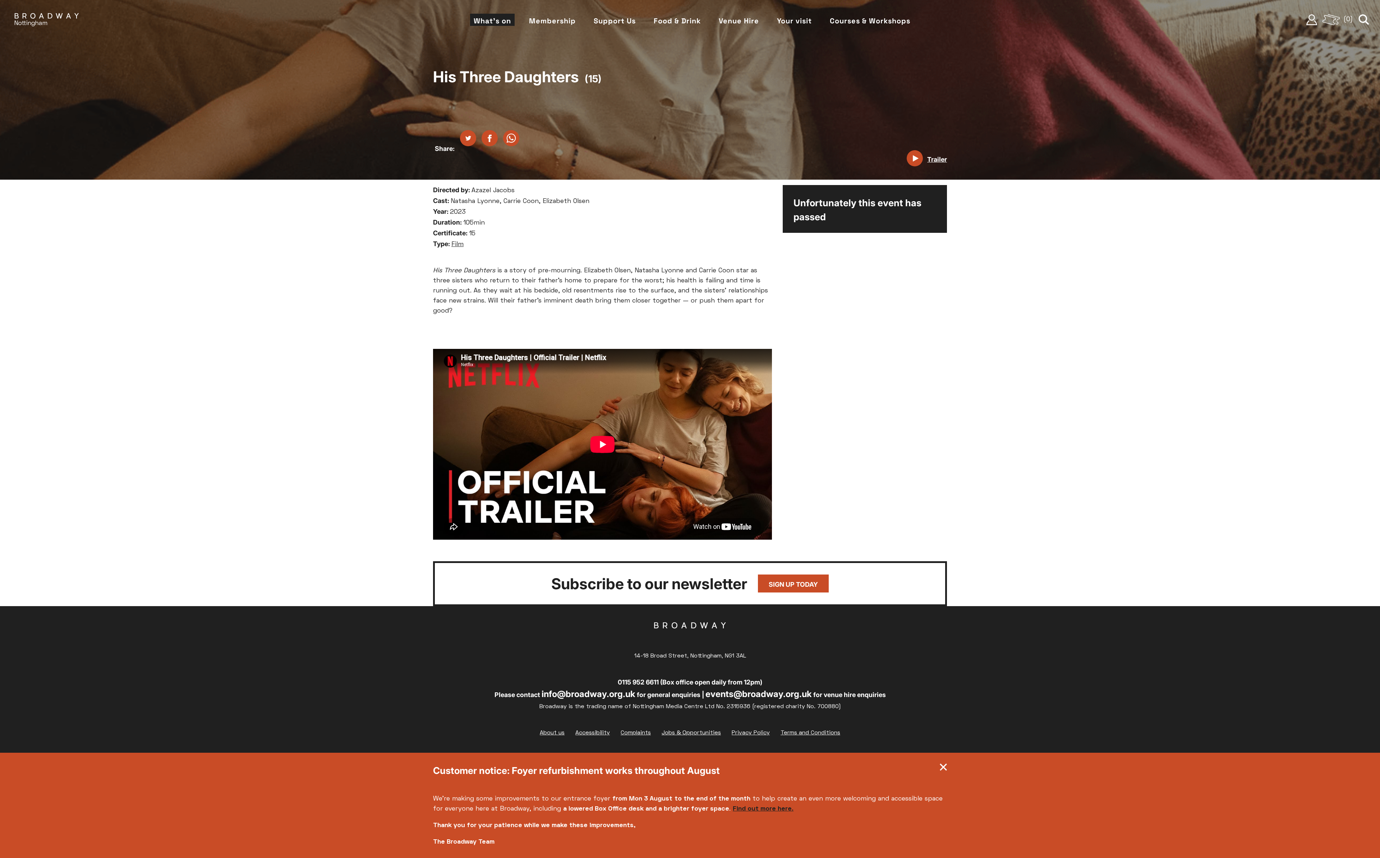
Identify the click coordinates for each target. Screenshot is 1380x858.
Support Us (615, 21)
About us (552, 732)
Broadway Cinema (690, 636)
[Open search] (1363, 19)
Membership (552, 21)
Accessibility (592, 732)
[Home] (47, 19)
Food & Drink (677, 21)
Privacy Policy (751, 732)
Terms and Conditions (810, 732)
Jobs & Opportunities (691, 732)
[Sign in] (1311, 19)
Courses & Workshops (870, 21)
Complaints (636, 732)
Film (457, 244)
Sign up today (793, 584)
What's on (492, 21)
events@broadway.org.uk (758, 694)
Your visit (794, 21)
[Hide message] (943, 769)
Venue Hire (739, 21)
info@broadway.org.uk (588, 694)
